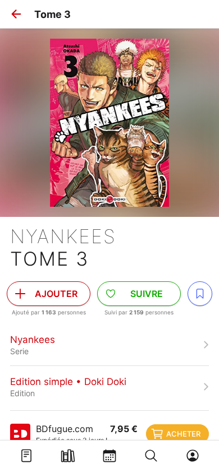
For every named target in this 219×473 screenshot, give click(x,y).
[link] (109, 344)
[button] (16, 14)
